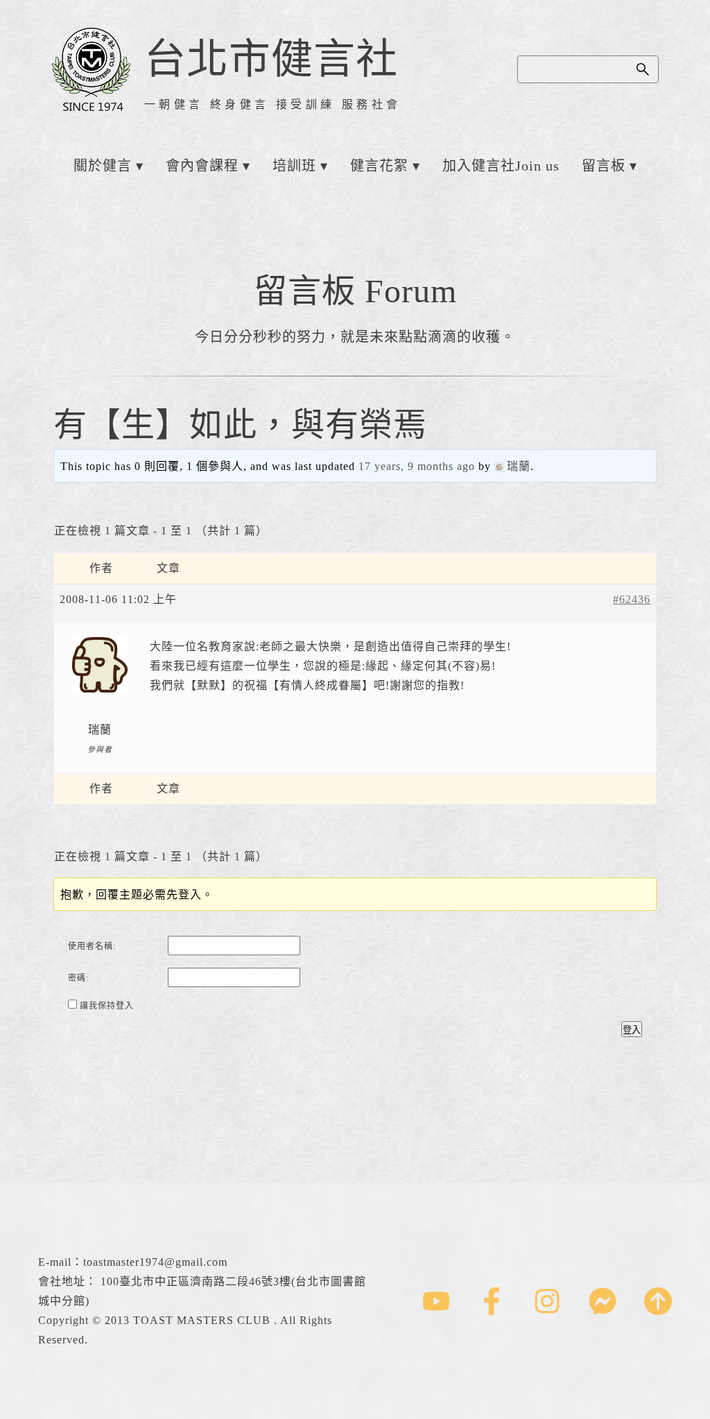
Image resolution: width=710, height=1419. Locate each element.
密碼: (78, 978)
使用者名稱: (92, 946)
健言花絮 (379, 165)
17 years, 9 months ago (416, 466)
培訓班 (294, 165)
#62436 (631, 599)
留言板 (603, 165)
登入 (632, 1030)
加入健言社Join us (501, 165)
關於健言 (102, 165)
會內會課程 (202, 165)
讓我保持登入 (107, 1006)
